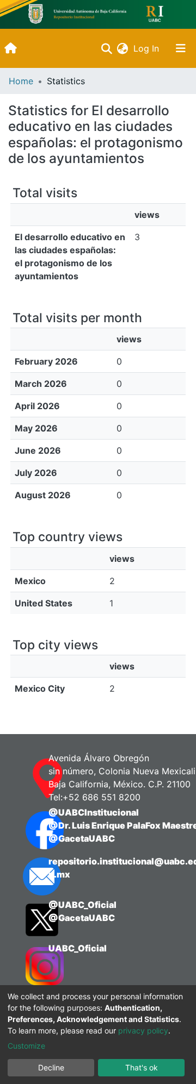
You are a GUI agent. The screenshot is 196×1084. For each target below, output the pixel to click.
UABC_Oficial (77, 948)
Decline (51, 1067)
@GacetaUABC (81, 838)
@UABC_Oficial (82, 904)
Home (21, 81)
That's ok (141, 1067)
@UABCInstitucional (93, 812)
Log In (147, 48)
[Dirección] (26, 778)
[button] (122, 48)
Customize (26, 1045)
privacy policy (143, 1030)
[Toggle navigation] (181, 48)
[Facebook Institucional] (26, 830)
